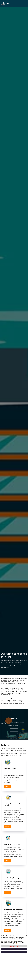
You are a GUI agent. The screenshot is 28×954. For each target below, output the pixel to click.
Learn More (14, 730)
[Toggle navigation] (26, 3)
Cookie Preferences (14, 946)
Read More (7, 786)
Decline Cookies (14, 949)
